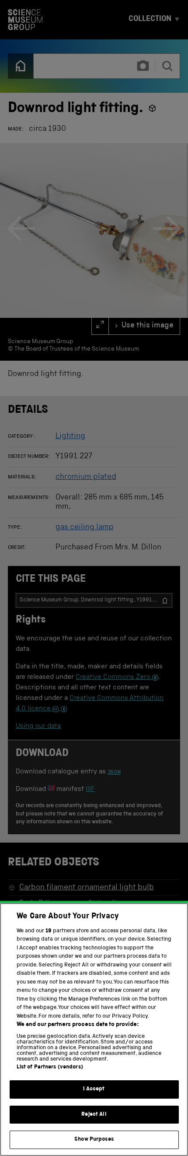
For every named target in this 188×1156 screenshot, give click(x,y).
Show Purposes (94, 1139)
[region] (94, 1029)
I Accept (93, 1089)
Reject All (93, 1114)
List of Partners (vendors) (50, 1067)
